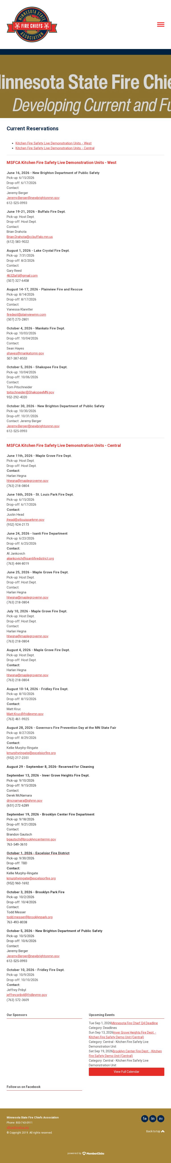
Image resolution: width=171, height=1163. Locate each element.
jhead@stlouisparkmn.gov (25, 520)
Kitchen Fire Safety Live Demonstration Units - (50, 143)
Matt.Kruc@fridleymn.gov (25, 714)
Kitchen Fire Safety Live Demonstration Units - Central (55, 148)
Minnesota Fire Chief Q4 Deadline (134, 1023)
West (88, 143)
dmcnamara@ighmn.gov (24, 801)
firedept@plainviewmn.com (26, 315)
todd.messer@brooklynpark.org (30, 917)
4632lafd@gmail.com (22, 276)
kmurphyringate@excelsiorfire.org (31, 753)
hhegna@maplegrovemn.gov (27, 481)
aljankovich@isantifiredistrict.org (30, 558)
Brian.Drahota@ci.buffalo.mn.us (30, 237)
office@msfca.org (18, 1127)
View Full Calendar (126, 1071)
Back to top (153, 1131)
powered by (74, 1153)
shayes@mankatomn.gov (25, 353)
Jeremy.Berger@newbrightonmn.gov (33, 198)
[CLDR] (32, 41)
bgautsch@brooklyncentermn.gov (31, 839)
